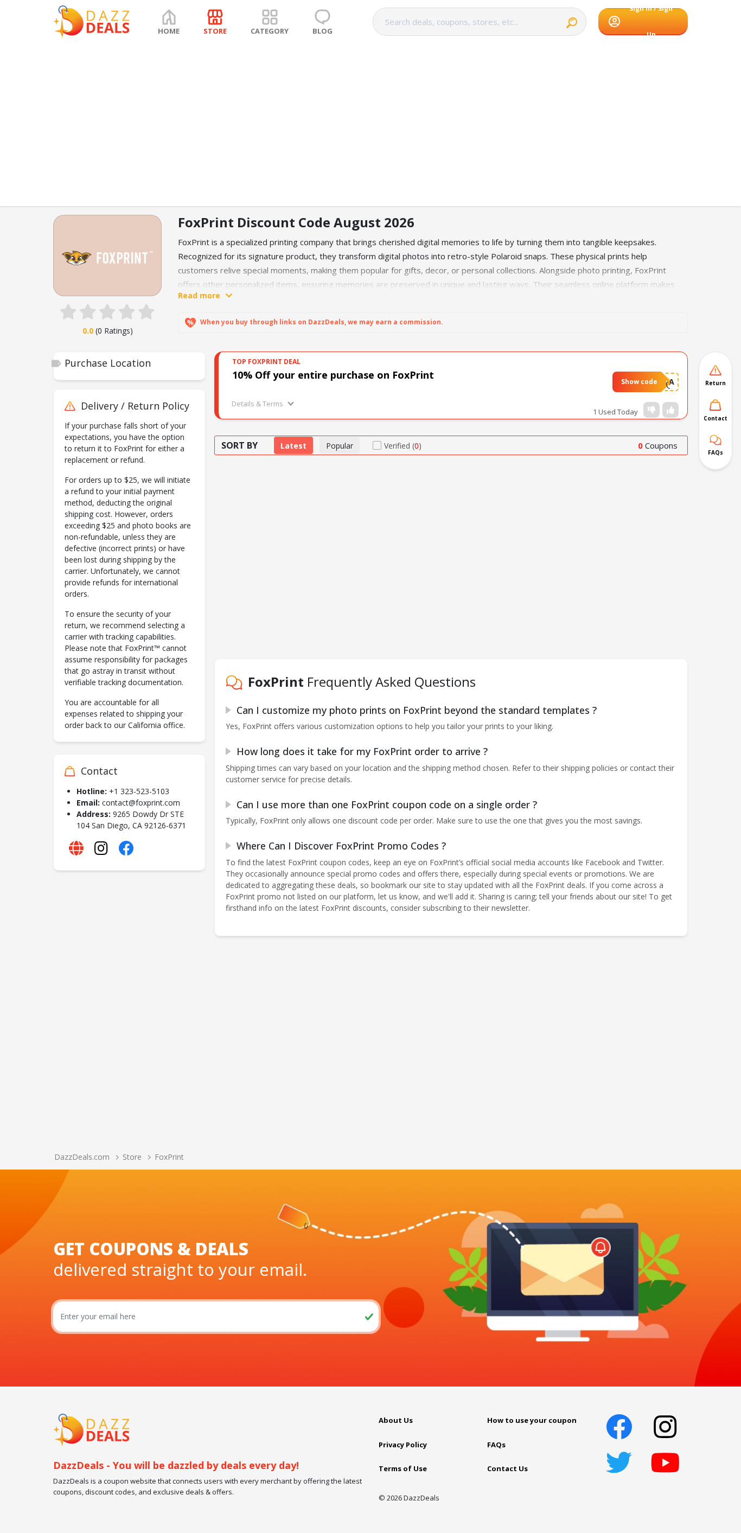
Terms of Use (403, 1468)
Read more (199, 295)
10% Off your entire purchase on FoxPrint (333, 374)
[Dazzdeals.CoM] (91, 1428)
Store (132, 1157)
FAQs (496, 1444)
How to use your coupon (532, 1420)
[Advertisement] (370, 125)
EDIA (665, 381)
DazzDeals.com (82, 1157)
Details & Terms (257, 403)
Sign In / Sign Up (651, 21)
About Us (396, 1420)
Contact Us (507, 1468)
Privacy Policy (403, 1444)
